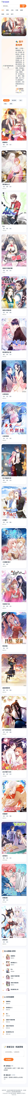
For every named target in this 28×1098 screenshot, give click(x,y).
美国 (21, 10)
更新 (7, 10)
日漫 (17, 10)
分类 (7, 14)
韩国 (3, 14)
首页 (3, 10)
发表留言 (9, 1059)
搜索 (23, 6)
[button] (11, 34)
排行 (12, 14)
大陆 (12, 10)
